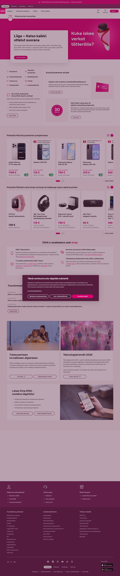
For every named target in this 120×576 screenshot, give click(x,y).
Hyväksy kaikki (83, 296)
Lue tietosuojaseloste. (35, 291)
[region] (60, 288)
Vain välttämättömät (60, 296)
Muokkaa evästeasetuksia (38, 296)
